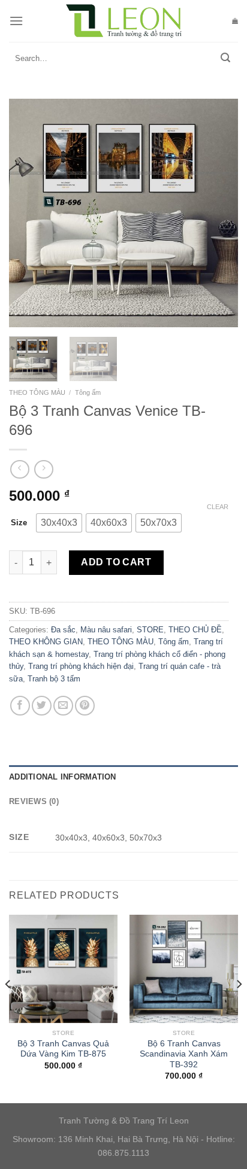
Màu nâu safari (106, 629)
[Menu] (16, 20)
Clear (217, 506)
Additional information (62, 776)
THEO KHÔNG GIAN (46, 641)
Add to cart (116, 562)
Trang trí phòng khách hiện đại (81, 666)
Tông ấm (88, 392)
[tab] (123, 777)
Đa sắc (63, 629)
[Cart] (235, 21)
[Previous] (29, 213)
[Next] (218, 213)
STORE (150, 629)
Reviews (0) (34, 801)
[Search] (225, 58)
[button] (59, 523)
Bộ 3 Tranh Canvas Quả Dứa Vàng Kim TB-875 (63, 1049)
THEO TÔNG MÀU (37, 392)
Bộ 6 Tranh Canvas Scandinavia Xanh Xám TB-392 (184, 1054)
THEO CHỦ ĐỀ (195, 629)
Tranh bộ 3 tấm (54, 678)
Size (19, 522)
